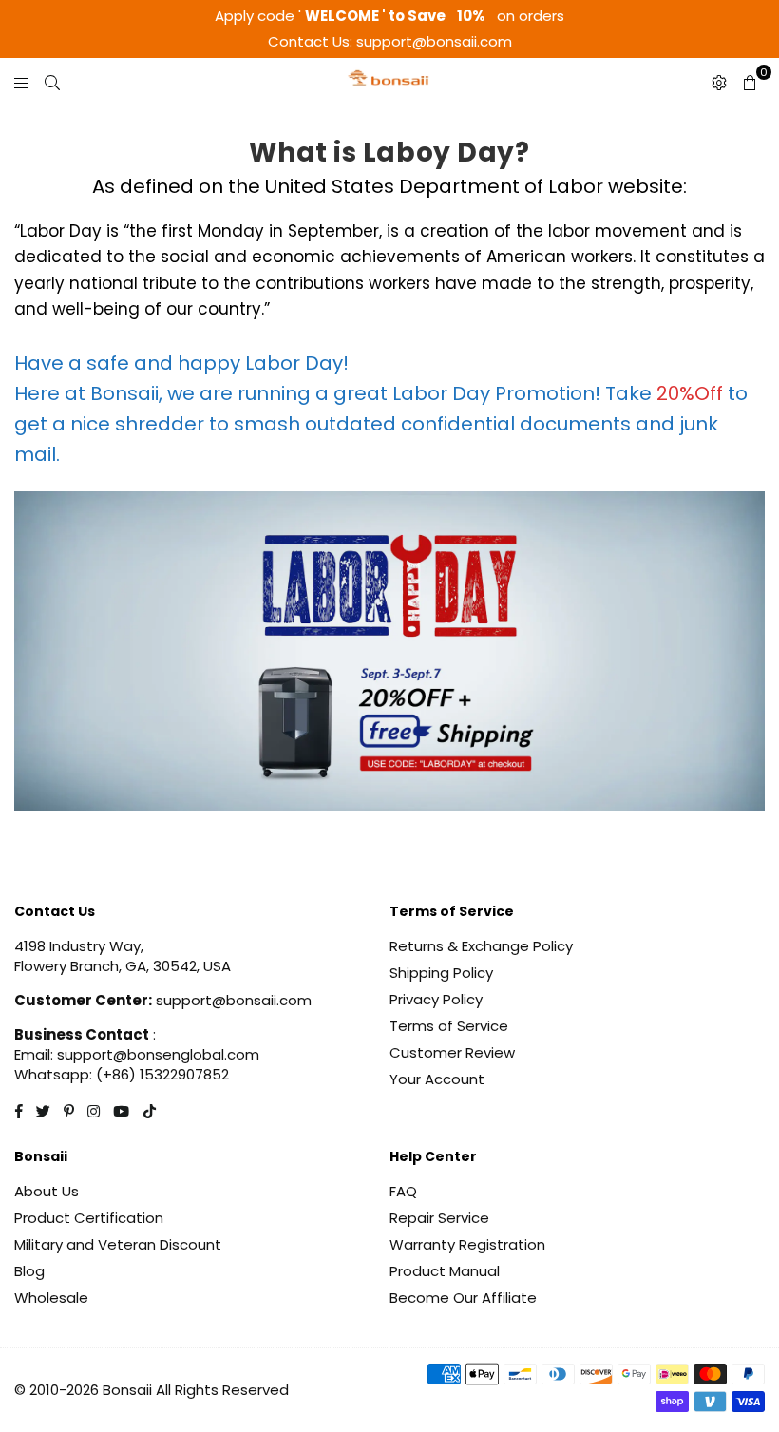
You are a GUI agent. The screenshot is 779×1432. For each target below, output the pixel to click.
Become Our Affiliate (463, 1298)
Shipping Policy (441, 973)
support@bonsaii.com (232, 1000)
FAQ (403, 1191)
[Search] (52, 81)
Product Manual (445, 1271)
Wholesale (51, 1298)
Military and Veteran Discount (117, 1244)
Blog (29, 1271)
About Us (46, 1191)
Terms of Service (449, 1026)
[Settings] (719, 81)
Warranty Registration (467, 1244)
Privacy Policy (436, 999)
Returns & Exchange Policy (481, 946)
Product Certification (88, 1218)
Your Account (437, 1079)
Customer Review (452, 1052)
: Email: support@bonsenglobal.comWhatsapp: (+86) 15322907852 (136, 1054)
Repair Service (439, 1218)
